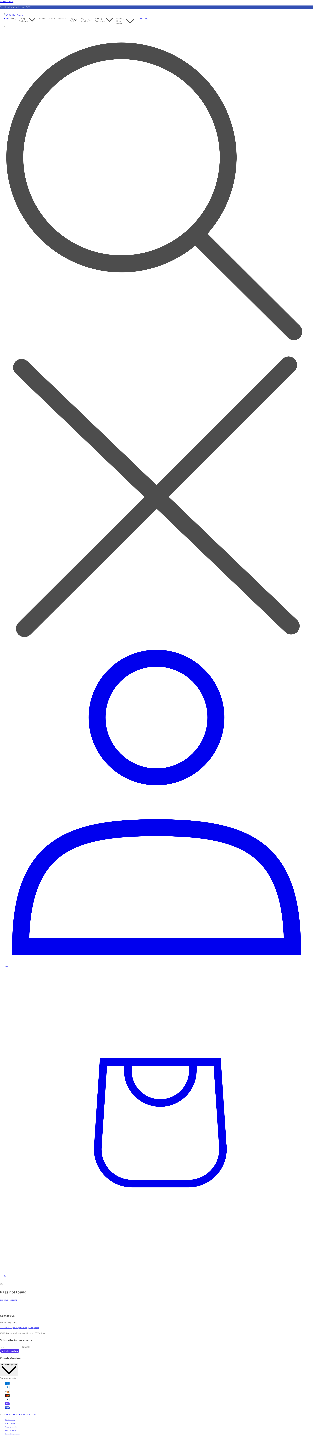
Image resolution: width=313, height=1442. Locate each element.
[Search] (156, 333)
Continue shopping (8, 1300)
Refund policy (10, 1420)
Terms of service (11, 1427)
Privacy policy (10, 1423)
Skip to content (6, 1)
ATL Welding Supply (13, 1414)
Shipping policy (10, 1430)
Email (25, 1347)
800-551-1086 (6, 1327)
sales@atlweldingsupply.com (26, 1327)
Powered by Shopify (28, 1414)
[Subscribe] (29, 1347)
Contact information (12, 1434)
